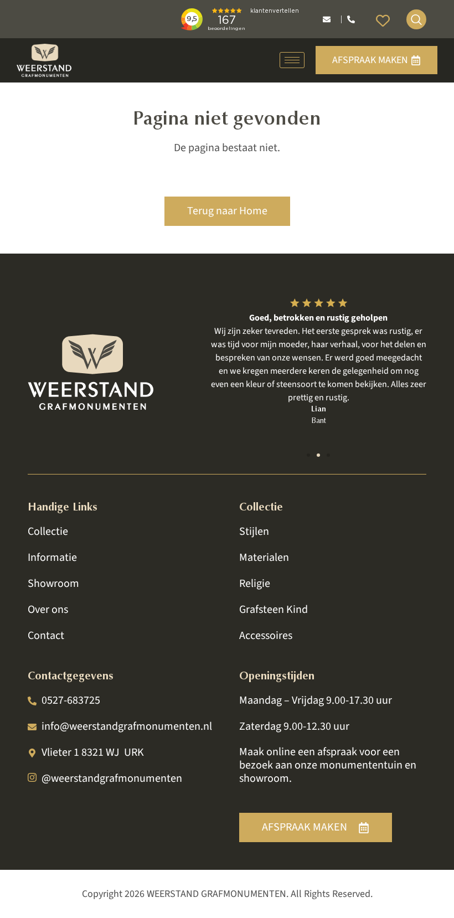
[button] (308, 455)
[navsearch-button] (416, 19)
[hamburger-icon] (292, 60)
